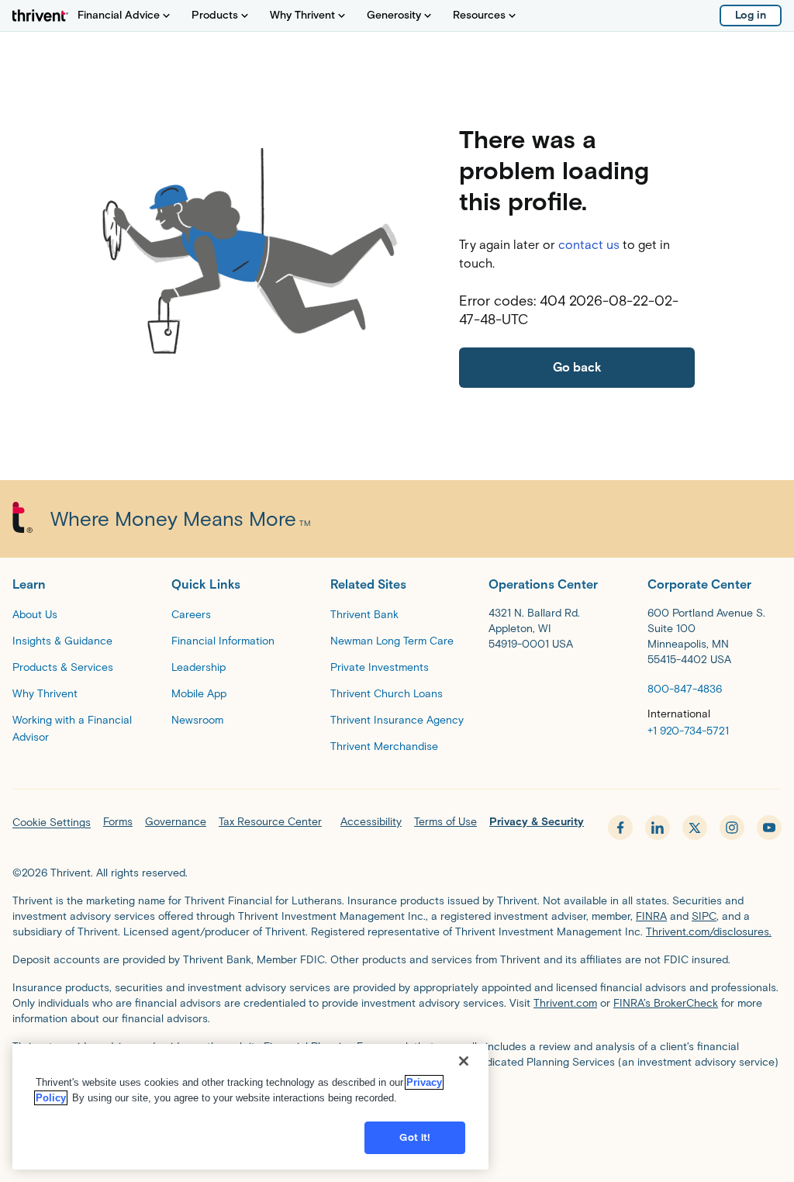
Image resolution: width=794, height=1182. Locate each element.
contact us (589, 244)
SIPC (704, 916)
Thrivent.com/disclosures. (709, 931)
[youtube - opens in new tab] (769, 827)
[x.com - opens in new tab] (695, 827)
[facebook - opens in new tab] (620, 827)
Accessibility (371, 821)
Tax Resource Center (270, 821)
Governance (175, 821)
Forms (118, 821)
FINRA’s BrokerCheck (665, 1003)
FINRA (651, 916)
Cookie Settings (51, 822)
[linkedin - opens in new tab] (657, 827)
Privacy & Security (536, 821)
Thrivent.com (565, 1003)
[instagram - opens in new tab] (732, 827)
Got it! (414, 1137)
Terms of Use (445, 821)
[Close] (464, 1061)
